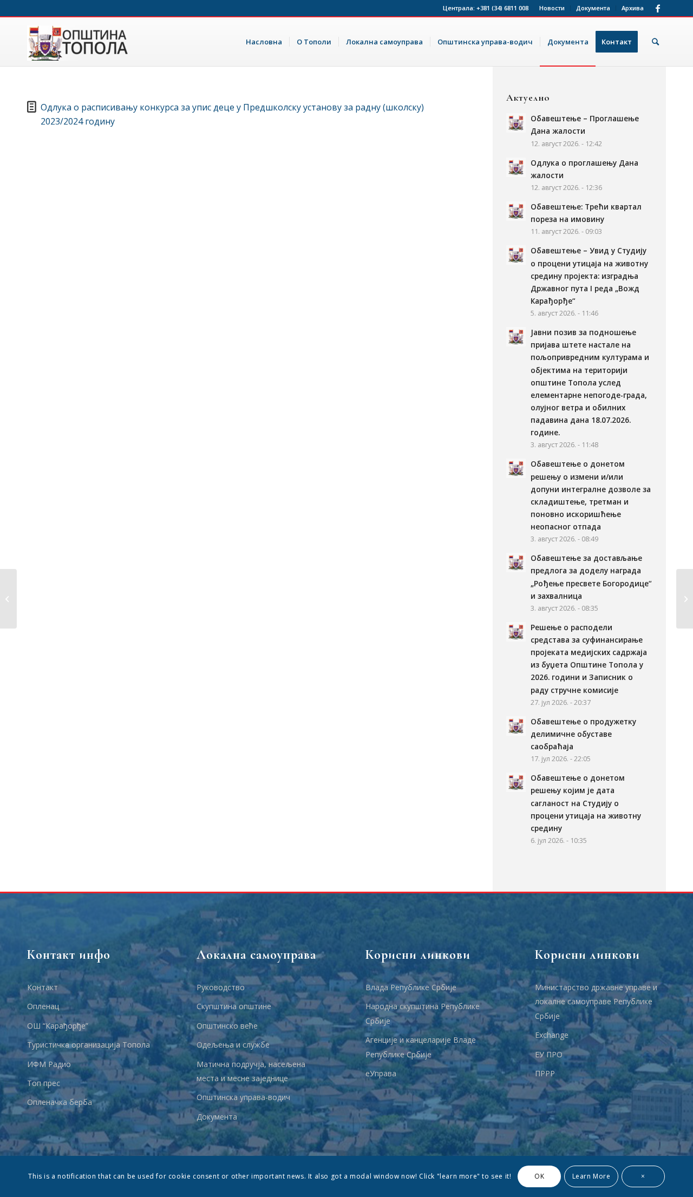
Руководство (221, 987)
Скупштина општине (234, 1006)
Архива (633, 8)
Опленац (43, 1006)
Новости (552, 8)
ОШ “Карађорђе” (57, 1026)
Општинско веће (227, 1026)
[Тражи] (655, 41)
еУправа (380, 1073)
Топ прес (43, 1083)
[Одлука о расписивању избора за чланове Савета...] (684, 599)
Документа (593, 8)
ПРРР (545, 1073)
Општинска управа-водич (243, 1097)
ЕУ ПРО (549, 1054)
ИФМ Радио (49, 1064)
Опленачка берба (59, 1102)
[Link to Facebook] (658, 8)
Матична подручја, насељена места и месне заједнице (251, 1071)
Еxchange (551, 1035)
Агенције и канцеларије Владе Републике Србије (420, 1047)
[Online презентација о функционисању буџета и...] (8, 599)
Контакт (42, 987)
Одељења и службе (233, 1044)
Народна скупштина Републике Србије (422, 1013)
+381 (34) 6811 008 (502, 8)
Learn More (591, 1176)
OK (539, 1176)
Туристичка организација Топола (88, 1044)
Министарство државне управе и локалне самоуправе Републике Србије (596, 1001)
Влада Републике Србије (410, 987)
